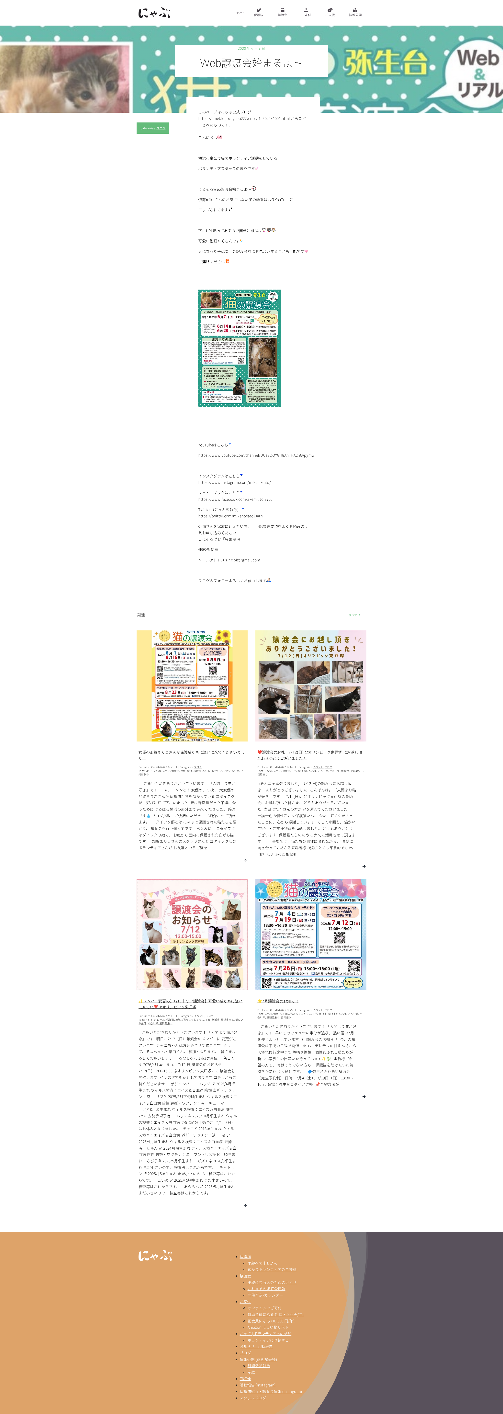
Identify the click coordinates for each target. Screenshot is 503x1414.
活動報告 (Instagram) (258, 1384)
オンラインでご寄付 (265, 1307)
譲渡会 (245, 1275)
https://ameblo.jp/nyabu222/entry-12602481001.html (244, 118)
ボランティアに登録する (268, 1340)
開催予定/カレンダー (265, 1295)
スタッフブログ (253, 1397)
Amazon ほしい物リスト (268, 1327)
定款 (251, 1372)
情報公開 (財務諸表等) (258, 1359)
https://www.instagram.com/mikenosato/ (234, 482)
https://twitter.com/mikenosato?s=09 (230, 515)
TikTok (245, 1378)
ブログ (160, 128)
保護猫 (245, 1256)
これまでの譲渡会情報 (266, 1288)
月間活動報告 (259, 1365)
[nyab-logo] (155, 1251)
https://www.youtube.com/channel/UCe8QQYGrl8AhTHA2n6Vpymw (256, 455)
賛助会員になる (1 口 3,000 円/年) (276, 1314)
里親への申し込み (263, 1263)
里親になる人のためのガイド (272, 1282)
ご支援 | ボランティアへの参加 (266, 1333)
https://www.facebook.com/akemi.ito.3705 (235, 499)
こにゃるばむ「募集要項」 (221, 539)
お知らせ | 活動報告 (256, 1346)
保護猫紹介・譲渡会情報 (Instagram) (271, 1391)
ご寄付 (245, 1301)
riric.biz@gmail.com (243, 559)
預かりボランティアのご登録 (272, 1269)
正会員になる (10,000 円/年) (271, 1320)
